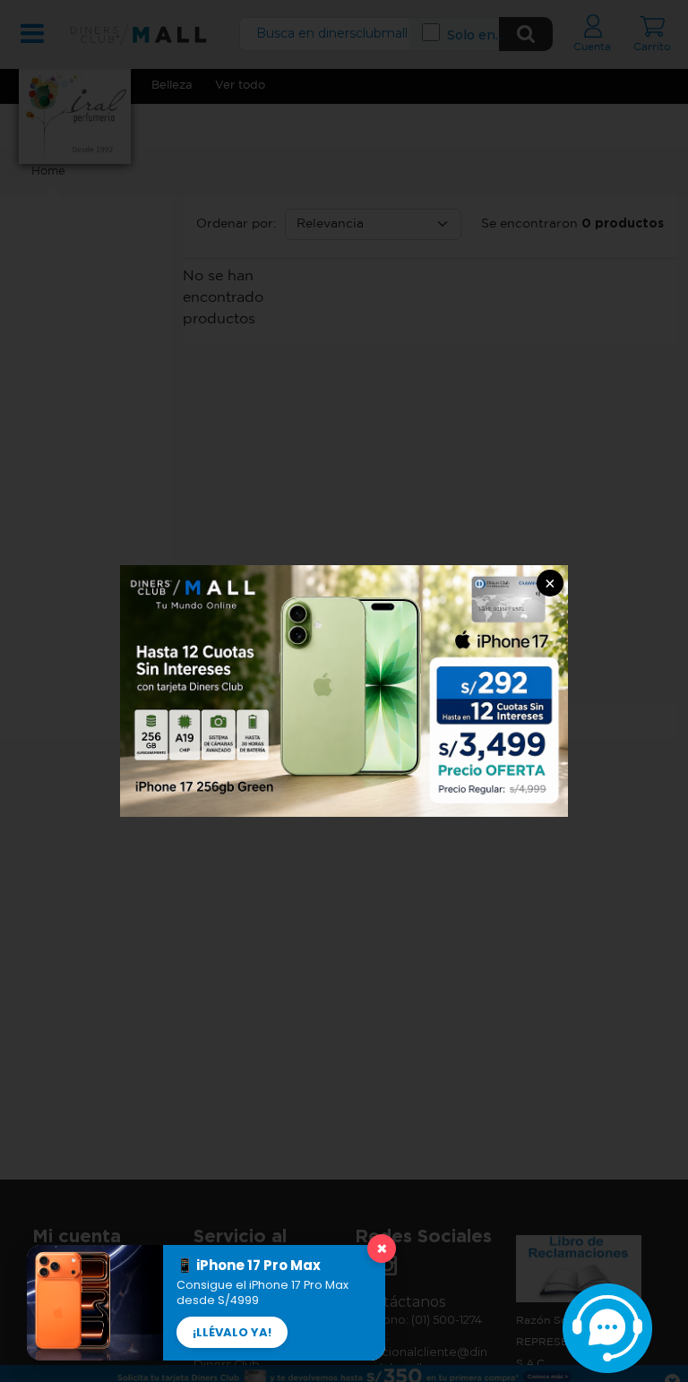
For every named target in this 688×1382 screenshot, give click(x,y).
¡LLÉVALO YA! (232, 1332)
